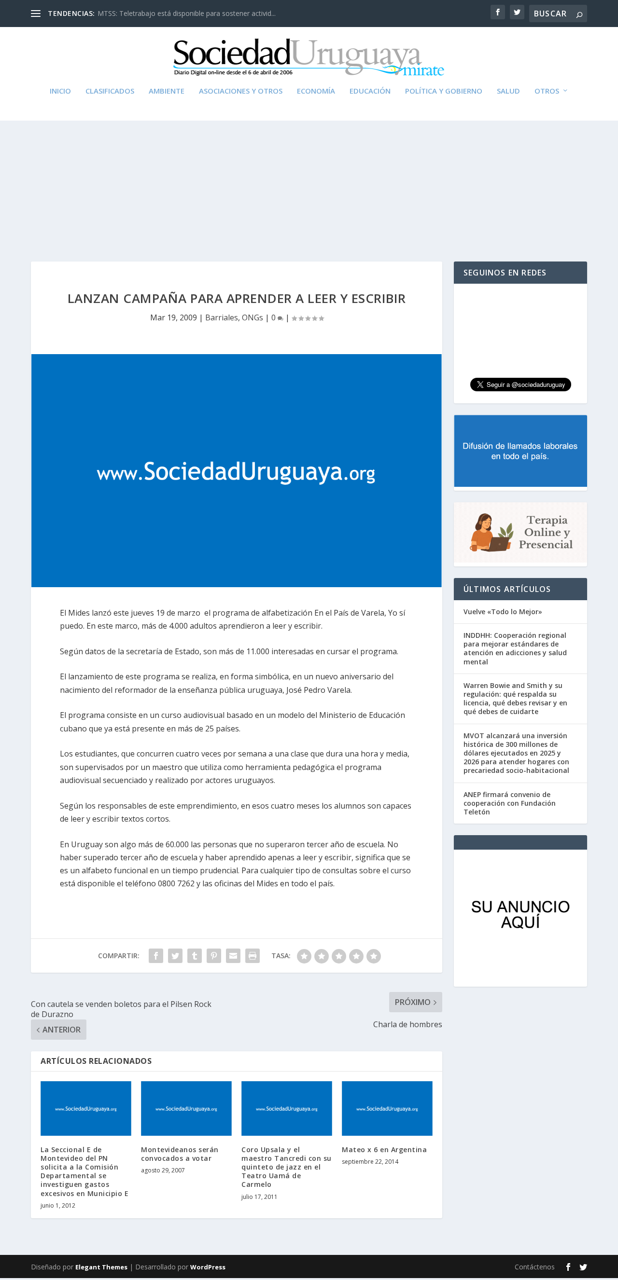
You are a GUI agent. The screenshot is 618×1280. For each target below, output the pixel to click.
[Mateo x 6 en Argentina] (387, 1108)
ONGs (252, 317)
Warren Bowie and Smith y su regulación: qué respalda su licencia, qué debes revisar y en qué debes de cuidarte (515, 698)
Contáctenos (535, 1266)
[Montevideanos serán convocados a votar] (186, 1108)
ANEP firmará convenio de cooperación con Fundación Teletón (510, 803)
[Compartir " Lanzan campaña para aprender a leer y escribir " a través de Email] (233, 955)
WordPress (207, 1267)
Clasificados (109, 91)
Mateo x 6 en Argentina (384, 1149)
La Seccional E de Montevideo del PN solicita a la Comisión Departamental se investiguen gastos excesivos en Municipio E (84, 1171)
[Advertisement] (309, 169)
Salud (508, 91)
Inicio (60, 91)
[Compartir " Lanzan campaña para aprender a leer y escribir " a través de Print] (252, 955)
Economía (316, 91)
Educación (370, 91)
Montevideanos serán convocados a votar (180, 1154)
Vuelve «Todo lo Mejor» (503, 611)
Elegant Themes (101, 1267)
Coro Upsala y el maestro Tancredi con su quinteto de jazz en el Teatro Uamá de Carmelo (286, 1167)
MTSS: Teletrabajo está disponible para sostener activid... (187, 13)
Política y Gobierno (443, 91)
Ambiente (166, 91)
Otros (546, 91)
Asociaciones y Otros (240, 91)
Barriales (221, 317)
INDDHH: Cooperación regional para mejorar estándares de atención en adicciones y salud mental (515, 648)
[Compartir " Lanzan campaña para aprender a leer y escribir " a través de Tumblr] (194, 955)
